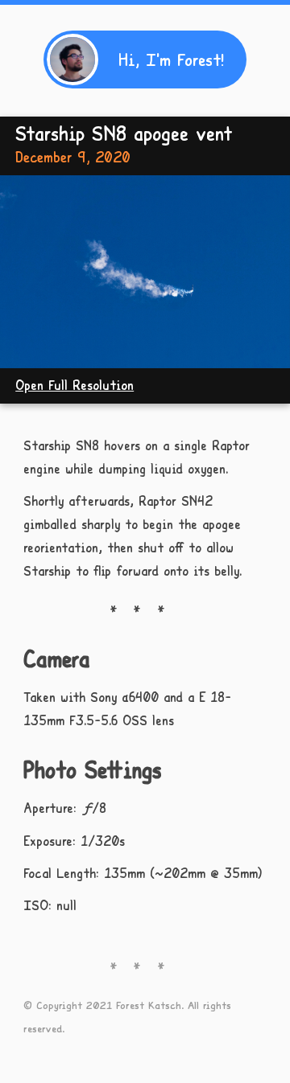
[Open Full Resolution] (145, 271)
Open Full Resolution (74, 385)
